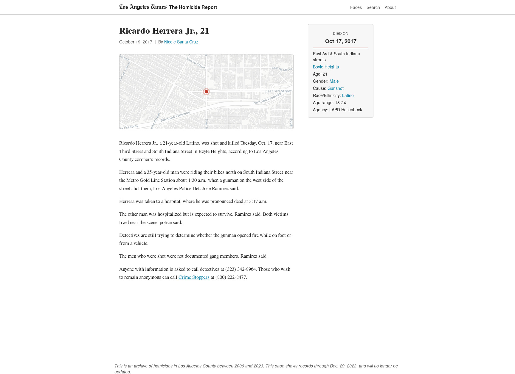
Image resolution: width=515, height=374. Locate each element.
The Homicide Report (193, 7)
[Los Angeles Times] (143, 7)
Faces (356, 7)
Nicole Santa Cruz (181, 42)
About (390, 7)
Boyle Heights (326, 67)
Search (373, 7)
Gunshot (336, 88)
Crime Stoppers (194, 276)
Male (334, 81)
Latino (348, 95)
